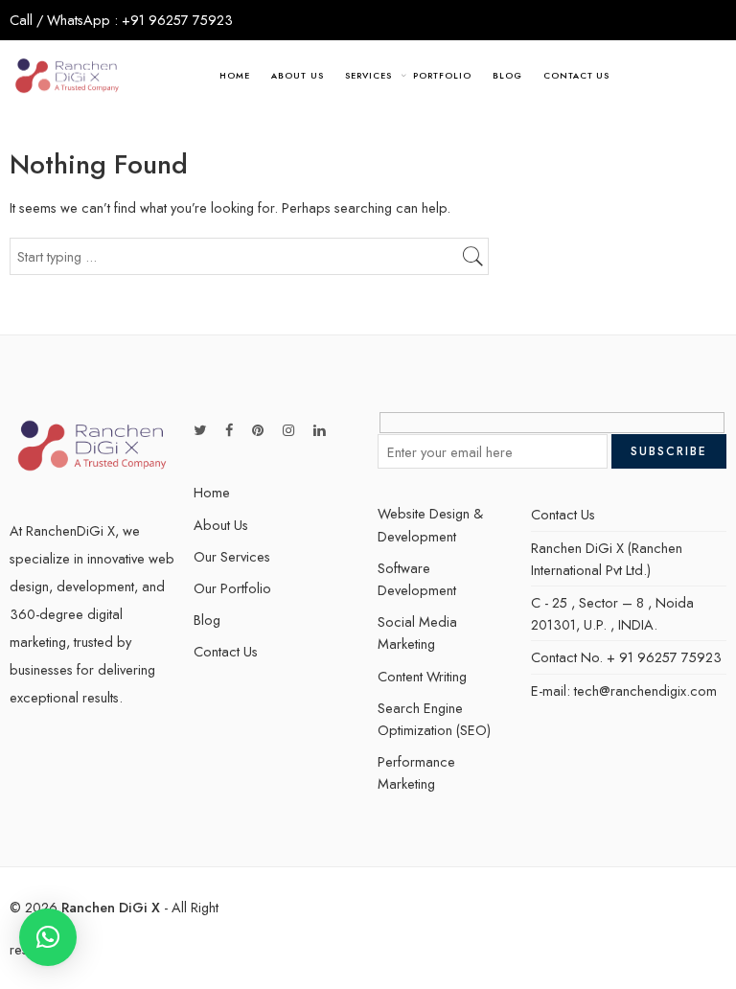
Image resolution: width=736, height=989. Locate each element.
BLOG (507, 75)
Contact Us (226, 651)
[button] (48, 937)
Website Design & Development (430, 524)
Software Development (417, 579)
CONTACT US (576, 75)
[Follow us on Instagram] (288, 430)
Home (212, 492)
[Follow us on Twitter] (200, 430)
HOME (234, 75)
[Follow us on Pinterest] (258, 430)
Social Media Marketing (417, 632)
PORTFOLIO (442, 75)
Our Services (232, 556)
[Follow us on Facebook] (229, 430)
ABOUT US (297, 75)
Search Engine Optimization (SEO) (434, 719)
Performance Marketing (416, 772)
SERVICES (368, 75)
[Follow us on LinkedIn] (319, 430)
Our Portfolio (232, 588)
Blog (207, 620)
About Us (221, 525)
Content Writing (422, 676)
